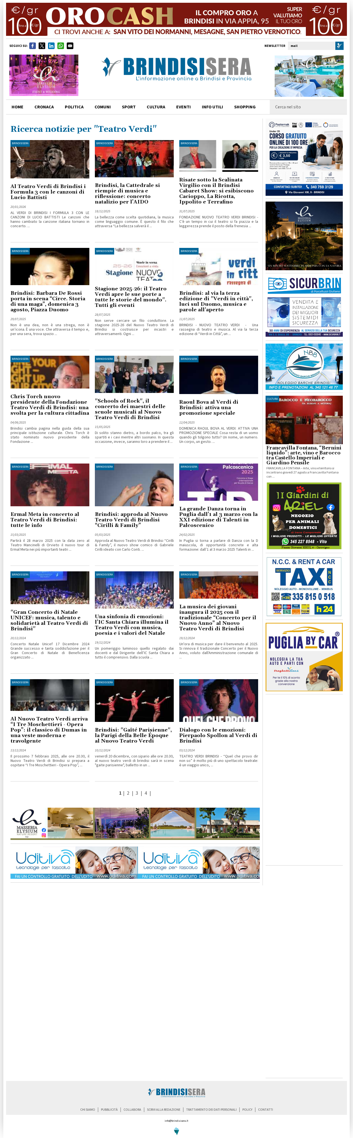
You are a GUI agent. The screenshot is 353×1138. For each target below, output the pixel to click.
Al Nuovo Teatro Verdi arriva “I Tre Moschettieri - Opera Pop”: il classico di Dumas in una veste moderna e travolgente (49, 730)
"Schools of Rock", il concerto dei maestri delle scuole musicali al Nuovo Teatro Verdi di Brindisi (130, 409)
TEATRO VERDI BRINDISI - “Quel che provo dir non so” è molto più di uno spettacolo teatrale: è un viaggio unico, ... (218, 761)
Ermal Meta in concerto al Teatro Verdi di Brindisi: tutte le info (44, 520)
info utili (212, 107)
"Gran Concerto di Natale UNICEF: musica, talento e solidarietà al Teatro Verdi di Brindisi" (49, 620)
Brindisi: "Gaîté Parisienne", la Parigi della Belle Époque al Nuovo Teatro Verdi (133, 735)
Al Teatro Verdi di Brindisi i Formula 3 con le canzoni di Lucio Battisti (48, 192)
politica (74, 107)
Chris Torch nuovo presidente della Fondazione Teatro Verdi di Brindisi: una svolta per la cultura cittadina (49, 404)
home (17, 107)
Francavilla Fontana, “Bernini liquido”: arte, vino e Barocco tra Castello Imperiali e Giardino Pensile (303, 455)
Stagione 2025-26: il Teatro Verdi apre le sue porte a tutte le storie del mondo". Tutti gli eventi (131, 297)
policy (247, 1109)
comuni (103, 107)
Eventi (183, 107)
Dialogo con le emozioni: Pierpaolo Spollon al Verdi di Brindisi (218, 735)
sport (129, 107)
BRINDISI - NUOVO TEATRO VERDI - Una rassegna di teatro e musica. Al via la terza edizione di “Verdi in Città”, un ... (218, 329)
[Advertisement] (304, 780)
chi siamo (87, 1109)
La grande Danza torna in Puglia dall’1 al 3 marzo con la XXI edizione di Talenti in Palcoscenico (218, 517)
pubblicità (109, 1109)
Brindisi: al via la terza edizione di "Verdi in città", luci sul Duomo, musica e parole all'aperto (216, 301)
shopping (245, 107)
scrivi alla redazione (163, 1109)
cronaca (44, 107)
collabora (132, 1109)
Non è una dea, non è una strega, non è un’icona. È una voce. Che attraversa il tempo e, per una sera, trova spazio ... (49, 329)
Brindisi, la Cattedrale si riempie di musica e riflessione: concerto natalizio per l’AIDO (127, 193)
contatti (265, 1109)
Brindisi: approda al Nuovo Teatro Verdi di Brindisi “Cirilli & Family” (131, 520)
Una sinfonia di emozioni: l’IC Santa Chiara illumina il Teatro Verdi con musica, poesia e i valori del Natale (132, 625)
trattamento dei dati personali (211, 1109)
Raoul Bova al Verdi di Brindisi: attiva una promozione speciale (208, 407)
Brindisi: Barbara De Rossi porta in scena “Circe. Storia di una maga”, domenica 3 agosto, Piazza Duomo (47, 301)
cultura (156, 107)
